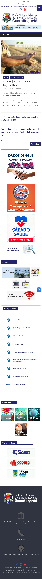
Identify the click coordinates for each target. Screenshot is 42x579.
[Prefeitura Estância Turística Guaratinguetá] (3, 35)
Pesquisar (4, 141)
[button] (39, 8)
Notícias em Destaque (17, 77)
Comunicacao (18, 88)
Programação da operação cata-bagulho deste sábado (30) (19, 118)
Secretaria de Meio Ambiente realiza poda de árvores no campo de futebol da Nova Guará (20, 132)
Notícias (6, 77)
